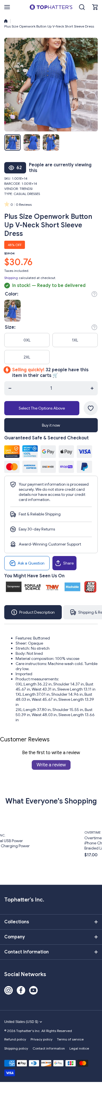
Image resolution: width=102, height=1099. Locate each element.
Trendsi (26, 188)
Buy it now (51, 425)
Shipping (11, 278)
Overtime (62, 832)
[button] (95, 7)
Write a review (51, 765)
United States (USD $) (21, 1022)
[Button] (94, 294)
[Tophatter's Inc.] (51, 7)
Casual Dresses (27, 194)
